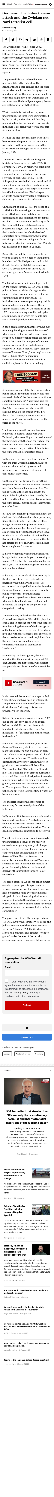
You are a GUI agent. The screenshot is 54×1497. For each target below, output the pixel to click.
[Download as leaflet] (41, 39)
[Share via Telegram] (27, 39)
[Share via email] (34, 39)
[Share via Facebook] (6, 39)
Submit (27, 1005)
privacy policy (21, 992)
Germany (39, 1054)
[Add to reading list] (48, 39)
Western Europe (23, 1054)
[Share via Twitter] (13, 39)
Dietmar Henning (9, 28)
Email (8, 967)
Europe (7, 1054)
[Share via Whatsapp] (20, 39)
